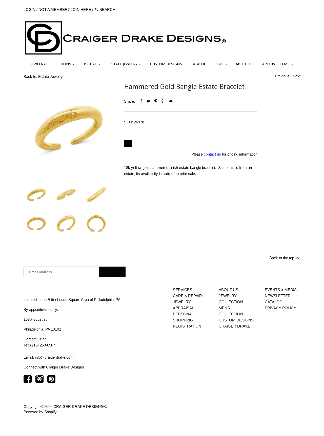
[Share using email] (170, 101)
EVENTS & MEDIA (281, 290)
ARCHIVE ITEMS (276, 64)
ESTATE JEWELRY (123, 64)
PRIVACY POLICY (280, 308)
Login (29, 9)
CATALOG (273, 302)
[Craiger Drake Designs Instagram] (39, 381)
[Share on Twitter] (148, 101)
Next (296, 76)
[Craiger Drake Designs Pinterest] (51, 381)
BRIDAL (91, 64)
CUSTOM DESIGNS (166, 64)
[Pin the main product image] (155, 101)
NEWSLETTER (278, 296)
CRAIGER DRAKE (234, 326)
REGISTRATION (187, 326)
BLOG (222, 64)
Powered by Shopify (40, 412)
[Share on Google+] (163, 101)
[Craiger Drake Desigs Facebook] (28, 381)
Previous (282, 76)
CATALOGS (200, 64)
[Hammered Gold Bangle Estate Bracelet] (69, 128)
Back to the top (282, 258)
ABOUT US (245, 64)
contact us (212, 154)
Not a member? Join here (64, 9)
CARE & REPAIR (187, 296)
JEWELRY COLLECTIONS (51, 64)
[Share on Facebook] (140, 101)
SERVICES (182, 290)
